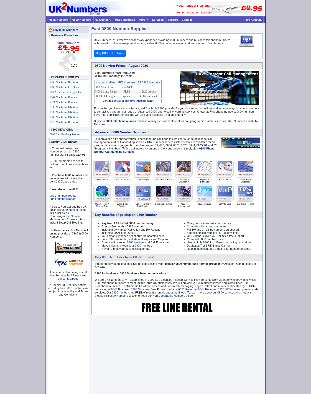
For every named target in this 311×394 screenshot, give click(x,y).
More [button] (142, 19)
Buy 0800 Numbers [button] (110, 53)
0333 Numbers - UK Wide (64, 112)
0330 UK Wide (227, 289)
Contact (187, 19)
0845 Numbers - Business (64, 82)
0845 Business (120, 289)
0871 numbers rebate (63, 195)
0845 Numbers (59, 19)
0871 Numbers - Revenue (63, 102)
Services (158, 19)
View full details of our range (127, 100)
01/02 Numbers (125, 19)
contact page (71, 278)
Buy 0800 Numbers (65, 30)
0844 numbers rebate (63, 199)
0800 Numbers (82, 19)
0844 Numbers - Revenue (63, 97)
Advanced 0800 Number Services (120, 132)
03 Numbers (103, 19)
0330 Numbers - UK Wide (64, 107)
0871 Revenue (187, 289)
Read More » (215, 43)
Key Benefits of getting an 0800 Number (126, 214)
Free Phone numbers (164, 289)
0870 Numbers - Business (64, 122)
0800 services (135, 242)
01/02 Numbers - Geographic (65, 92)
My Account (254, 19)
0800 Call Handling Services (65, 134)
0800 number (69, 209)
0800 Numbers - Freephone (64, 87)
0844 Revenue (207, 289)
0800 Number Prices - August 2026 (121, 65)
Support (173, 19)
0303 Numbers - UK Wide (64, 117)
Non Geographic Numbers (169, 295)
